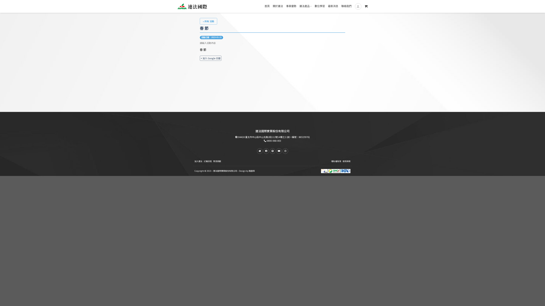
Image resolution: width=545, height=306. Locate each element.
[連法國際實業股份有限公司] (192, 6)
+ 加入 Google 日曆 (211, 58)
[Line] (272, 151)
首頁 (267, 6)
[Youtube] (279, 151)
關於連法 (278, 6)
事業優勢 (291, 6)
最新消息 (333, 6)
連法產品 (304, 6)
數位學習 (320, 6)
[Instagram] (285, 151)
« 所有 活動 (208, 21)
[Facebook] (266, 151)
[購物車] (366, 6)
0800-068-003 (274, 140)
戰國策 (252, 170)
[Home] (260, 151)
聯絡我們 (346, 6)
